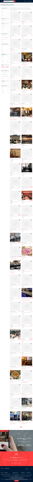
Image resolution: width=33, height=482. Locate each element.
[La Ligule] (15, 167)
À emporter (3, 56)
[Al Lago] (15, 195)
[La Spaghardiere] (27, 57)
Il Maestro (11, 144)
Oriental (23, 37)
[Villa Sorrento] (27, 167)
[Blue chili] (15, 374)
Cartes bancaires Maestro (4, 74)
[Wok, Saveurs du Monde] (27, 292)
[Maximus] (27, 195)
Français (2, 87)
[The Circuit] (15, 209)
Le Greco (11, 62)
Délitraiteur (23, 103)
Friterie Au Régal (24, 407)
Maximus (23, 200)
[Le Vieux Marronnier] (15, 278)
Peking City (23, 393)
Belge (11, 37)
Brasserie (3, 49)
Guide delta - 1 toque (4, 39)
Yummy (23, 311)
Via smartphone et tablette (5, 76)
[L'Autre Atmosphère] (15, 84)
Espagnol (14, 133)
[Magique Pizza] (27, 361)
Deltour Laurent (24, 242)
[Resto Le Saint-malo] (15, 223)
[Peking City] (27, 388)
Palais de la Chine (24, 158)
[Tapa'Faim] (27, 16)
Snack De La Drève (13, 366)
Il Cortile (11, 21)
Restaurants (2, 3)
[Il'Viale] (27, 347)
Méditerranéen (14, 119)
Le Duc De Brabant (24, 89)
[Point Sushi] (15, 292)
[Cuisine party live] (27, 125)
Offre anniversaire (4, 20)
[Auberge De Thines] (15, 237)
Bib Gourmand (3, 35)
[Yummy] (27, 306)
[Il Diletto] (27, 416)
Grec (10, 64)
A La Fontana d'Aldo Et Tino (14, 256)
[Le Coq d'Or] (15, 125)
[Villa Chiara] (27, 251)
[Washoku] (27, 139)
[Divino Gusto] (15, 112)
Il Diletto (23, 421)
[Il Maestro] (15, 139)
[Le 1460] (15, 264)
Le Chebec (11, 158)
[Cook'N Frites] (15, 181)
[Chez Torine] (27, 70)
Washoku (23, 144)
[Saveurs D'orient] (27, 29)
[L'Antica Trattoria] (15, 306)
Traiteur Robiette (24, 48)
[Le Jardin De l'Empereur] (27, 181)
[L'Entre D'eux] (15, 333)
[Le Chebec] (15, 153)
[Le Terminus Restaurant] (27, 278)
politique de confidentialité (14, 476)
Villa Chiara (23, 256)
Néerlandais (3, 91)
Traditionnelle (3, 25)
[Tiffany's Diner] (15, 388)
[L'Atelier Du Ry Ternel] (15, 347)
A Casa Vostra (24, 117)
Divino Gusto (12, 117)
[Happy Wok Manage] (27, 209)
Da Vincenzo (12, 407)
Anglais (2, 89)
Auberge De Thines (13, 242)
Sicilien (25, 368)
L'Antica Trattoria (12, 311)
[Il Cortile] (15, 16)
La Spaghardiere (24, 62)
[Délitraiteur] (27, 98)
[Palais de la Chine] (27, 153)
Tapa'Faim (23, 21)
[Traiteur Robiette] (27, 43)
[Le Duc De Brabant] (27, 84)
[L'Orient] (27, 374)
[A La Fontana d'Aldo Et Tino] (15, 251)
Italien (22, 64)
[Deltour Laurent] (27, 237)
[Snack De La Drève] (27, 223)
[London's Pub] (15, 70)
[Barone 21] (27, 319)
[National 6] (27, 264)
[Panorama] (15, 43)
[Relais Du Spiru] (15, 98)
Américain (11, 396)
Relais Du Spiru (12, 103)
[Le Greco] (15, 57)
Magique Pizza (24, 366)
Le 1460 (11, 270)
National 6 (23, 270)
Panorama (11, 48)
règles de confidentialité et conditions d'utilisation (22, 479)
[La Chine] (15, 416)
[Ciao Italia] (27, 333)
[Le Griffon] (15, 319)
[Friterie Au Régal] (27, 402)
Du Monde (25, 64)
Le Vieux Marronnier (13, 284)
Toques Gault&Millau (5, 37)
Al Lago (11, 200)
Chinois (23, 217)
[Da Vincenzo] (15, 402)
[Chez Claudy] (15, 29)
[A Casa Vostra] (27, 112)
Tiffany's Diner (12, 393)
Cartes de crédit (4, 72)
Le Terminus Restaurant (25, 284)
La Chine (11, 421)
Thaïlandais (11, 382)
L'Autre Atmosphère (13, 89)
